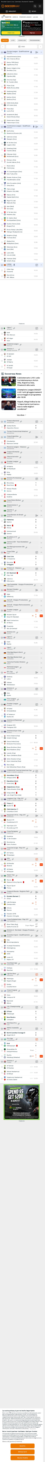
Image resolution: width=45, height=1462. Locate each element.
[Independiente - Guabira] (21, 496)
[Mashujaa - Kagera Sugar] (21, 980)
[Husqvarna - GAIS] (21, 953)
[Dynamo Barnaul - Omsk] (21, 897)
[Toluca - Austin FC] (21, 804)
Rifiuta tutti (22, 1452)
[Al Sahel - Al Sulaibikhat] (21, 710)
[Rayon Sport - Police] (21, 887)
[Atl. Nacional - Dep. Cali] (21, 574)
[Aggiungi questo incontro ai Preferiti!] (2, 58)
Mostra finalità (22, 1458)
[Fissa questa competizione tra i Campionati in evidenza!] (14, 328)
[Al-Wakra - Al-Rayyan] (21, 870)
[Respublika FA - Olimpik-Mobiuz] (21, 1050)
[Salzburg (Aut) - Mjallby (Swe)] (21, 92)
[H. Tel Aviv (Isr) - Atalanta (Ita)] (21, 213)
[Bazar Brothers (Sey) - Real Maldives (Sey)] (21, 748)
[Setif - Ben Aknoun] (21, 334)
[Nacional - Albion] (21, 1002)
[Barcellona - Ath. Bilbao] (21, 276)
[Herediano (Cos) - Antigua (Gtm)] (21, 776)
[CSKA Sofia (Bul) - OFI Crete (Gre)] (21, 104)
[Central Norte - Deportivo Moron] (21, 427)
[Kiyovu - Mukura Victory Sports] (21, 881)
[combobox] (21, 46)
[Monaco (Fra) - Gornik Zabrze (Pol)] (21, 161)
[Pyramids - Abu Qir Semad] (21, 627)
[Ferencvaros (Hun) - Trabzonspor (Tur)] (21, 121)
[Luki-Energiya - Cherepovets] (21, 903)
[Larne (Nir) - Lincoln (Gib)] (21, 254)
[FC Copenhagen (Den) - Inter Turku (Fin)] (21, 173)
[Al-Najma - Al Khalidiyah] (21, 467)
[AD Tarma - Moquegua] (21, 854)
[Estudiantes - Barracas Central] (21, 442)
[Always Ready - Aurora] (21, 490)
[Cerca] (35, 6)
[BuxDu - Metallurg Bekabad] (21, 1056)
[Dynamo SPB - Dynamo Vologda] (21, 915)
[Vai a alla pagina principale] (12, 6)
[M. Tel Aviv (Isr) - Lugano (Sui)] (21, 144)
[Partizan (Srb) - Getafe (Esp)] (21, 260)
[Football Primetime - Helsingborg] (21, 947)
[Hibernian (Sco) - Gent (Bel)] (21, 248)
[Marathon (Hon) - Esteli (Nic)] (21, 782)
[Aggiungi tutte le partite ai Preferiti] (2, 52)
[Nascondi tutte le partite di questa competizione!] (41, 52)
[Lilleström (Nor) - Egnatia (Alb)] (21, 75)
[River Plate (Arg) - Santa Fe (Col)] (21, 925)
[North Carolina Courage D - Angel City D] (21, 1034)
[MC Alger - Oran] (21, 339)
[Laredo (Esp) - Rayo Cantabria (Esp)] (21, 754)
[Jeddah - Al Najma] (21, 361)
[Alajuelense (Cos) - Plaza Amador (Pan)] (21, 788)
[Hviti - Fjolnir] (21, 694)
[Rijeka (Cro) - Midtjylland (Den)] (21, 242)
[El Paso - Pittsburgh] (21, 1013)
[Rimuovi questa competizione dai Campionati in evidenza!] (31, 52)
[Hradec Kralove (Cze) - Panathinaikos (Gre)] (21, 178)
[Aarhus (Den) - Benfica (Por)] (21, 98)
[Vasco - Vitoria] (21, 527)
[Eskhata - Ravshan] (21, 969)
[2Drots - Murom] (21, 909)
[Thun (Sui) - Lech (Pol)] (21, 110)
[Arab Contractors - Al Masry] (21, 621)
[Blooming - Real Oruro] (21, 484)
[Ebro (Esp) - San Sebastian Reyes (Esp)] (21, 766)
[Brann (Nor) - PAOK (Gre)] (21, 167)
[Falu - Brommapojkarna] (21, 941)
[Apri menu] (40, 6)
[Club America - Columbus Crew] (21, 810)
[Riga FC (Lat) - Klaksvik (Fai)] (21, 202)
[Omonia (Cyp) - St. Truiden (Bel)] (21, 81)
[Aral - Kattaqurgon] (21, 1044)
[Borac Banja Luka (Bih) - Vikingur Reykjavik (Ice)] (21, 231)
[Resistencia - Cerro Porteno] (21, 843)
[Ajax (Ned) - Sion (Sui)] (21, 207)
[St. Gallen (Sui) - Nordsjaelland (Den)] (21, 219)
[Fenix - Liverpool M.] (21, 996)
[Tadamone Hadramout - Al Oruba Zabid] (21, 1078)
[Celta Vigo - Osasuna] (21, 270)
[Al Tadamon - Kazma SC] (21, 715)
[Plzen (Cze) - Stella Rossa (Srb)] (21, 86)
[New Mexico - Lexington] (21, 1018)
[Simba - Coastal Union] (21, 985)
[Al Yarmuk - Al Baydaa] (21, 1067)
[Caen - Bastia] (21, 643)
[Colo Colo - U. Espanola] (21, 558)
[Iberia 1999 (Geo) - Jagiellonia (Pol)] (21, 63)
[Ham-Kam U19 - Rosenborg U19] (21, 827)
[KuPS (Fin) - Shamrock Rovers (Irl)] (21, 132)
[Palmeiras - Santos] (21, 521)
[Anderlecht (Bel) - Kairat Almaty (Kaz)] (21, 115)
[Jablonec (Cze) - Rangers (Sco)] (21, 138)
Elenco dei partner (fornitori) (12, 1441)
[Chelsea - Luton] (21, 678)
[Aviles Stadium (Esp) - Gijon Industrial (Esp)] (21, 760)
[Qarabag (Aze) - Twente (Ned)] (21, 149)
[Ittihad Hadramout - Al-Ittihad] (21, 1073)
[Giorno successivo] (40, 46)
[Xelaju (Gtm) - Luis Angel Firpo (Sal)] (21, 794)
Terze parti (32, 1428)
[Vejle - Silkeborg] (21, 595)
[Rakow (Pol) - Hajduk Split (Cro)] (21, 196)
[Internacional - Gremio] (21, 532)
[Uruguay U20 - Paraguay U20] (21, 726)
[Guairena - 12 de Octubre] (21, 837)
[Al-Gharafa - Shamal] (21, 864)
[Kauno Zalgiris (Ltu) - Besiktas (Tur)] (21, 69)
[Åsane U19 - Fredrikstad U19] (21, 821)
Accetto (22, 1446)
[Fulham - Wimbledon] (21, 683)
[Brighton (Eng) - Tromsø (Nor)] (21, 236)
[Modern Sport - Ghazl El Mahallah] (21, 616)
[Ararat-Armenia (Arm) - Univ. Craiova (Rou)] (21, 57)
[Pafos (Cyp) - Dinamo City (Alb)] (21, 190)
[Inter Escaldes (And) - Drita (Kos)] (21, 184)
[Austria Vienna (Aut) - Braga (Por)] (21, 225)
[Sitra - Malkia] (21, 473)
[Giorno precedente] (3, 46)
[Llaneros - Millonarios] (21, 580)
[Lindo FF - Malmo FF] (21, 958)
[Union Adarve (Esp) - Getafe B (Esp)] (21, 737)
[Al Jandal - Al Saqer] (21, 366)
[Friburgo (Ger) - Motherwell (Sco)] (21, 155)
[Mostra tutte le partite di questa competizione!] (41, 344)
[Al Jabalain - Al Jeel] (21, 355)
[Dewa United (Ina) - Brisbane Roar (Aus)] (21, 743)
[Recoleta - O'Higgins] (21, 563)
